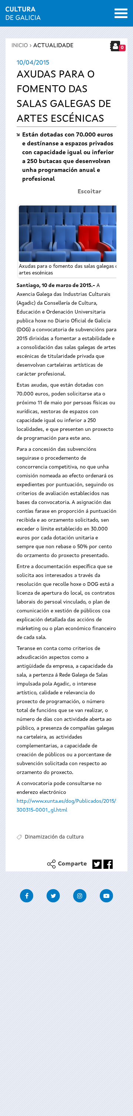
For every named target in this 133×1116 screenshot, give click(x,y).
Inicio (19, 46)
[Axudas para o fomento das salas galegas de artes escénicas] (70, 233)
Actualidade (53, 46)
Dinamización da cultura (54, 837)
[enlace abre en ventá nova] (97, 864)
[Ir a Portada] (23, 15)
